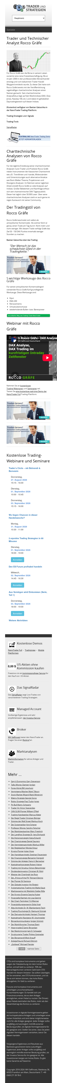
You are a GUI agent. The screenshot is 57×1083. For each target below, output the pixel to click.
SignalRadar (12, 127)
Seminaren (32, 388)
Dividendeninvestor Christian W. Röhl (27, 871)
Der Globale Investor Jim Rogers (24, 884)
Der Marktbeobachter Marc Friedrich (27, 831)
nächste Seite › (33, 948)
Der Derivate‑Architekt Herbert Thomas (28, 914)
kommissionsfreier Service (33, 673)
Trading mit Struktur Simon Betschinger (28, 868)
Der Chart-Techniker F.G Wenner (25, 901)
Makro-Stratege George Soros (24, 798)
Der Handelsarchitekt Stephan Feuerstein (29, 854)
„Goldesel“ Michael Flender (22, 944)
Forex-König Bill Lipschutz (22, 788)
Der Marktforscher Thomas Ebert (25, 924)
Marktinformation (16, 759)
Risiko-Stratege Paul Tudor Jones (25, 801)
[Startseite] (28, 8)
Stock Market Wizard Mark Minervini (27, 794)
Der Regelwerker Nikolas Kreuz (24, 848)
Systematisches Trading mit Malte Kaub (28, 887)
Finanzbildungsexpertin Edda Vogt (26, 904)
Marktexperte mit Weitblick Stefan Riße (28, 891)
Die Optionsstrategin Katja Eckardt (26, 838)
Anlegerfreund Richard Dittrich (24, 941)
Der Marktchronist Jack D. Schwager (26, 931)
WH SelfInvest (14, 737)
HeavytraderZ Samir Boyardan (24, 927)
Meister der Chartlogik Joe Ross (24, 874)
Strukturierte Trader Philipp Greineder (27, 934)
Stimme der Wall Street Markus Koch (27, 821)
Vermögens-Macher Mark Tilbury (25, 791)
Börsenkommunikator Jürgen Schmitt (27, 921)
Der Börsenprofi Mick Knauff (23, 937)
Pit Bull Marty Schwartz (21, 804)
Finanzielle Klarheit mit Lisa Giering (26, 898)
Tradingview (30, 650)
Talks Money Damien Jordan (23, 784)
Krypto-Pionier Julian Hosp (22, 851)
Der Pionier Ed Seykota (21, 881)
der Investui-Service (31, 718)
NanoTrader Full (15, 650)
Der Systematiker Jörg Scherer (24, 824)
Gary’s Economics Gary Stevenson (25, 781)
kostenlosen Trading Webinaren (19, 387)
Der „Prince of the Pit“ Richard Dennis (27, 878)
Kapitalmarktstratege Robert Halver (26, 864)
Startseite (11, 29)
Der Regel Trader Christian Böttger (25, 818)
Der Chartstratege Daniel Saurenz (25, 841)
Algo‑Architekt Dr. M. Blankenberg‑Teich (28, 907)
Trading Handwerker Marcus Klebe (26, 814)
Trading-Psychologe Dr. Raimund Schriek (28, 911)
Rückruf (26, 740)
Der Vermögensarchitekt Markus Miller (27, 844)
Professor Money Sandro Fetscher (25, 828)
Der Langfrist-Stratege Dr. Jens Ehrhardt (28, 834)
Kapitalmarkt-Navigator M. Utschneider (28, 917)
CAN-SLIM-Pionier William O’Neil (25, 811)
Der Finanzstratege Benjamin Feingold (27, 858)
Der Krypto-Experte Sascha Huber (25, 894)
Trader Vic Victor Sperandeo (23, 808)
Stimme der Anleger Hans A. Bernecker (27, 861)
